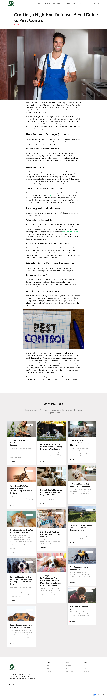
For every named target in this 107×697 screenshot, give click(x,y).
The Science (47, 3)
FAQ (80, 3)
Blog (84, 665)
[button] (40, 3)
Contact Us (96, 3)
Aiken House (18, 694)
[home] (11, 3)
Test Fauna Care (69, 671)
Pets (48, 665)
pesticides (53, 195)
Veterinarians (66, 3)
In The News (87, 3)
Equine (48, 668)
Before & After (56, 3)
